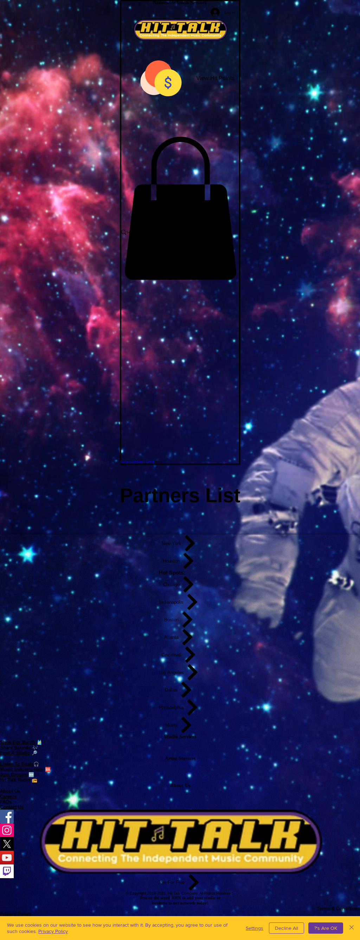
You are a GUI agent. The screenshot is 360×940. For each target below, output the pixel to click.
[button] (180, 208)
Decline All (286, 928)
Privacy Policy (53, 931)
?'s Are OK (325, 928)
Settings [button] (254, 928)
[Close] (351, 928)
